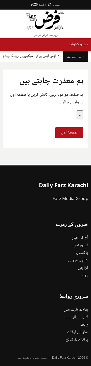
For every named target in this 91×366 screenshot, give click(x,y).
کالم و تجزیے (78, 260)
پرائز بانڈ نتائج (76, 339)
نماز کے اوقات (77, 332)
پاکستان (82, 252)
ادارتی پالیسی (77, 317)
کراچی (83, 268)
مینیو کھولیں (78, 44)
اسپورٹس (81, 245)
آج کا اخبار (80, 238)
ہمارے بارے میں (76, 309)
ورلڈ (84, 275)
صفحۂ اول (69, 132)
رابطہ (84, 324)
